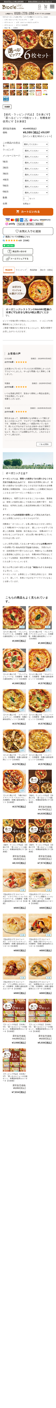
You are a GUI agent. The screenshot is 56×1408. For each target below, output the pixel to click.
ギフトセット (8, 22)
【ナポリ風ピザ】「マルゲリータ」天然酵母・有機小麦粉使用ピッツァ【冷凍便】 (41, 676)
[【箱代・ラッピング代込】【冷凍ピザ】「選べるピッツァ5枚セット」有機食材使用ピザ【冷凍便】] (40, 830)
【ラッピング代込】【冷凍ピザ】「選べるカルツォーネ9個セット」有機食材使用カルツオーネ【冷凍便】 (41, 1027)
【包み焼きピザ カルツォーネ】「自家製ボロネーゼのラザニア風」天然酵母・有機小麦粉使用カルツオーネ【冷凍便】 (41, 985)
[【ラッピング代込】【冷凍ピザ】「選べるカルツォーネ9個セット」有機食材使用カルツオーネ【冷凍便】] (40, 1010)
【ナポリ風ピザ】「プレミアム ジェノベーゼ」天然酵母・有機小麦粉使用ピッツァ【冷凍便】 (15, 676)
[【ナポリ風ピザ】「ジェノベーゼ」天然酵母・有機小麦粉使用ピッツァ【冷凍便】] (40, 700)
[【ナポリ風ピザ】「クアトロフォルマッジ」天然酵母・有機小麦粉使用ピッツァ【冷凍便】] (14, 700)
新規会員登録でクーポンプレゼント (40, 1)
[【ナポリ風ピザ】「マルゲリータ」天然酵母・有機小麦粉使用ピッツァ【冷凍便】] (40, 660)
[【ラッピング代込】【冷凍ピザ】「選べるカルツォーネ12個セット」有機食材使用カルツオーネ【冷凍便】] (14, 1060)
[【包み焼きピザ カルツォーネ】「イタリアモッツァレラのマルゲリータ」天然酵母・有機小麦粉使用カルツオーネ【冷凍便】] (14, 880)
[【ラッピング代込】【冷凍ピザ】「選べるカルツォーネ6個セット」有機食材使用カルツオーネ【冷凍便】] (14, 1010)
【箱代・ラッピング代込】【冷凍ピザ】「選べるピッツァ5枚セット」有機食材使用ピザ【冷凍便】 (41, 848)
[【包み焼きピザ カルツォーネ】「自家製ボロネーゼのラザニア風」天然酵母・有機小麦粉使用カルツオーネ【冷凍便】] (40, 967)
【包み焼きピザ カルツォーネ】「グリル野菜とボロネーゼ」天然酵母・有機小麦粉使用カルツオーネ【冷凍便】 (15, 985)
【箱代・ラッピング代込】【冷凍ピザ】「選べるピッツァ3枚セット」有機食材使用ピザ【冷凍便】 (41, 798)
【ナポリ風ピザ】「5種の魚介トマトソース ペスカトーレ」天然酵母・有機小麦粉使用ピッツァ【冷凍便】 (15, 798)
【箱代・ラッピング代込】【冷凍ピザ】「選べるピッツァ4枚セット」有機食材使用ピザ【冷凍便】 (15, 848)
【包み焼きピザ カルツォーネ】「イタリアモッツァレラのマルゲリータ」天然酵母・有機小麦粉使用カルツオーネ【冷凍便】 (15, 899)
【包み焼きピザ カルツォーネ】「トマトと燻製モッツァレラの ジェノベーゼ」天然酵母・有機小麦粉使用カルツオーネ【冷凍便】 (41, 899)
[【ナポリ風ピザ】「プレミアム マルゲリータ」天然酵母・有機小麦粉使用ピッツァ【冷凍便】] (14, 617)
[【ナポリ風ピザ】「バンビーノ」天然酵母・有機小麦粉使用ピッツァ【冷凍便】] (40, 741)
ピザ (31, 20)
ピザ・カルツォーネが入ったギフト (27, 22)
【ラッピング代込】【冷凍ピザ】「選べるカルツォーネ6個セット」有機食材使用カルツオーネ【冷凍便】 (15, 1027)
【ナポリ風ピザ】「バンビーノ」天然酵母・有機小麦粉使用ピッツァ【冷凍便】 (41, 757)
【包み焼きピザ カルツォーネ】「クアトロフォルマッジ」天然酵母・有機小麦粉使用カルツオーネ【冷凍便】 (15, 942)
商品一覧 (7, 28)
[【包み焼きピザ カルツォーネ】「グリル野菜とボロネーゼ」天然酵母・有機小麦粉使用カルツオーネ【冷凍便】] (14, 967)
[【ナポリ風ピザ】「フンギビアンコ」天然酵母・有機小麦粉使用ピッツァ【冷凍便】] (14, 741)
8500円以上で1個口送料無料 (14, 1)
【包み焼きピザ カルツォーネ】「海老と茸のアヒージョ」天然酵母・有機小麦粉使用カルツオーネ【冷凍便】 (41, 942)
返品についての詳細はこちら (17, 236)
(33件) (26, 240)
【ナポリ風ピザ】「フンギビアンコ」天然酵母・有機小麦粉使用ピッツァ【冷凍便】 (15, 757)
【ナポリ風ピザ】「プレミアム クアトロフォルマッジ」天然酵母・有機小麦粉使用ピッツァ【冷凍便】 (41, 635)
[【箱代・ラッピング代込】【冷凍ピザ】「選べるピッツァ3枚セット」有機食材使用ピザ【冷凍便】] (40, 781)
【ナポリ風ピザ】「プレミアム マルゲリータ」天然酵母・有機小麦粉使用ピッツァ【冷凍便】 (15, 634)
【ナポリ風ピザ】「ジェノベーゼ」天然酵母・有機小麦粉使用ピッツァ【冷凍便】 (41, 717)
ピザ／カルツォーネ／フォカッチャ (15, 20)
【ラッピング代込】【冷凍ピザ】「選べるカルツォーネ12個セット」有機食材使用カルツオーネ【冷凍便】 (15, 1077)
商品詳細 (33, 270)
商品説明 (8, 270)
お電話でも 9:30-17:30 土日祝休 (28, 14)
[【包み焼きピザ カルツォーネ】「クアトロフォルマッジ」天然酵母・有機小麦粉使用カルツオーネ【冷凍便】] (14, 925)
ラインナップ (21, 270)
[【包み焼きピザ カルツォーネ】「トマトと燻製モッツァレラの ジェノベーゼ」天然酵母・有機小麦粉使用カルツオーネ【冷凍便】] (40, 880)
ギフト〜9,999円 (22, 25)
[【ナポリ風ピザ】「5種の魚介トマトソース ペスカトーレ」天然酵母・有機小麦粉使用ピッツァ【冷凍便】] (14, 781)
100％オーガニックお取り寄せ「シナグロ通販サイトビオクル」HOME (25, 17)
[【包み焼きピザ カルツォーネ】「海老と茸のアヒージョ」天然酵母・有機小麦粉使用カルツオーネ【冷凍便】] (40, 925)
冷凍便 (15, 28)
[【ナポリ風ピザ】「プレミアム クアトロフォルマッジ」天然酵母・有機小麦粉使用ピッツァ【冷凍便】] (40, 617)
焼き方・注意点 (46, 270)
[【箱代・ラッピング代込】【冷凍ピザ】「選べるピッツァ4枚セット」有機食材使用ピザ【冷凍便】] (14, 830)
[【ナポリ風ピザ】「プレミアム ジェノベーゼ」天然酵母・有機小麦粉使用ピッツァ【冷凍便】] (14, 660)
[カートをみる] (46, 5)
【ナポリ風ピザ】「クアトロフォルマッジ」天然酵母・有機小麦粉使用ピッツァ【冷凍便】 (15, 717)
